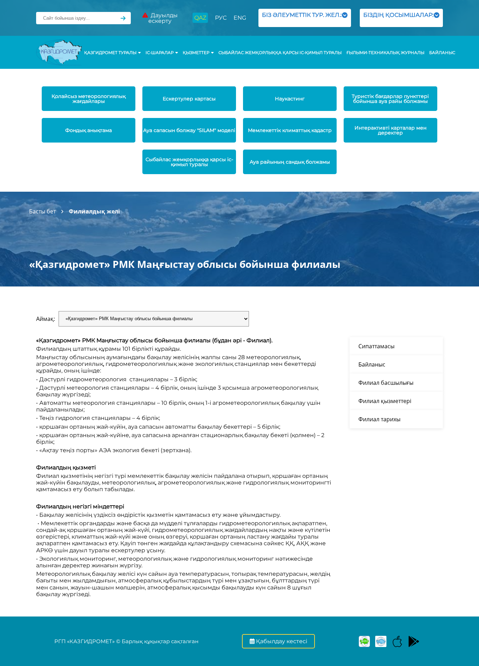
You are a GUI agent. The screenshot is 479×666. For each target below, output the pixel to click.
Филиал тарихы (379, 419)
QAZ (200, 17)
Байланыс (442, 52)
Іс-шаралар (160, 52)
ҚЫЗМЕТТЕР (196, 52)
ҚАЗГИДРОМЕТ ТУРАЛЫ (110, 52)
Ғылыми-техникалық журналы (385, 52)
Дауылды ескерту (163, 18)
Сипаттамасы (376, 346)
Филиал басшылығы (385, 383)
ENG (240, 17)
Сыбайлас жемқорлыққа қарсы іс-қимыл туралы (280, 52)
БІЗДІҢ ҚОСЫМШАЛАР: (398, 18)
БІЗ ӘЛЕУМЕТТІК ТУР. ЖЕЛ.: (302, 18)
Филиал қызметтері (384, 401)
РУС (221, 17)
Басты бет (42, 211)
